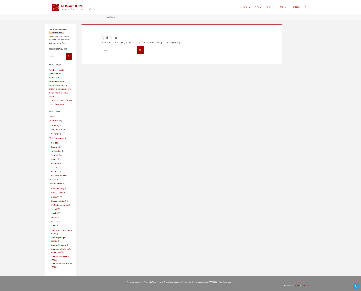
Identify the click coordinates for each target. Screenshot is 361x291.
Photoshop (54, 213)
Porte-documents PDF (58, 176)
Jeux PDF (54, 159)
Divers (51, 117)
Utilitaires (52, 225)
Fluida (297, 285)
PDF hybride (55, 134)
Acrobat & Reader (56, 193)
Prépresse (54, 217)
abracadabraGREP (57, 189)
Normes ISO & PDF (56, 130)
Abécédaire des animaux (57, 81)
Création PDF (55, 197)
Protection (54, 221)
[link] (306, 7)
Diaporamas (55, 147)
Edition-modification (58, 201)
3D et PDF (54, 143)
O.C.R (53, 167)
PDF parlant (55, 171)
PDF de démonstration (56, 138)
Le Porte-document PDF (56, 104)
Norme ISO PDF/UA (55, 77)
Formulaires (55, 155)
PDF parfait (52, 180)
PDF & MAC (54, 209)
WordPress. (307, 285)
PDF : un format (54, 121)
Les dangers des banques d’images (60, 100)
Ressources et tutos (55, 184)
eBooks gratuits (56, 151)
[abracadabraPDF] (55, 7)
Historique (54, 126)
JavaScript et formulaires (59, 205)
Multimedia (55, 163)
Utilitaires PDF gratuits (58, 245)
